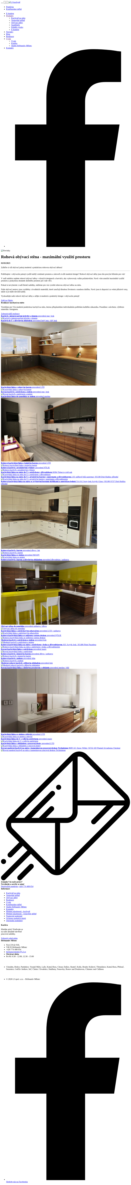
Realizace (10, 36)
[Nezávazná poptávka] (7, 2)
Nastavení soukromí (14, 916)
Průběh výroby (17, 27)
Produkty (10, 16)
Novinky (9, 32)
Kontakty (10, 48)
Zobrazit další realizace (10, 314)
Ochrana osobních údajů (16, 918)
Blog (8, 34)
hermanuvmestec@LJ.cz (16, 952)
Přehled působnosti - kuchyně (18, 911)
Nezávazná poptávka (9, 886)
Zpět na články (7, 300)
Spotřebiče (15, 25)
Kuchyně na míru (18, 18)
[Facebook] (68, 246)
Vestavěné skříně (18, 20)
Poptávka (10, 7)
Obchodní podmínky (14, 921)
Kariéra (14, 43)
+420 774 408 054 (25, 886)
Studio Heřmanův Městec (21, 46)
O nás (8, 39)
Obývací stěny (17, 23)
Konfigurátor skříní (14, 9)
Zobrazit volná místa (9, 938)
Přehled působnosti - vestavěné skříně (21, 914)
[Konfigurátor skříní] (5, 2)
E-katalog (10, 13)
